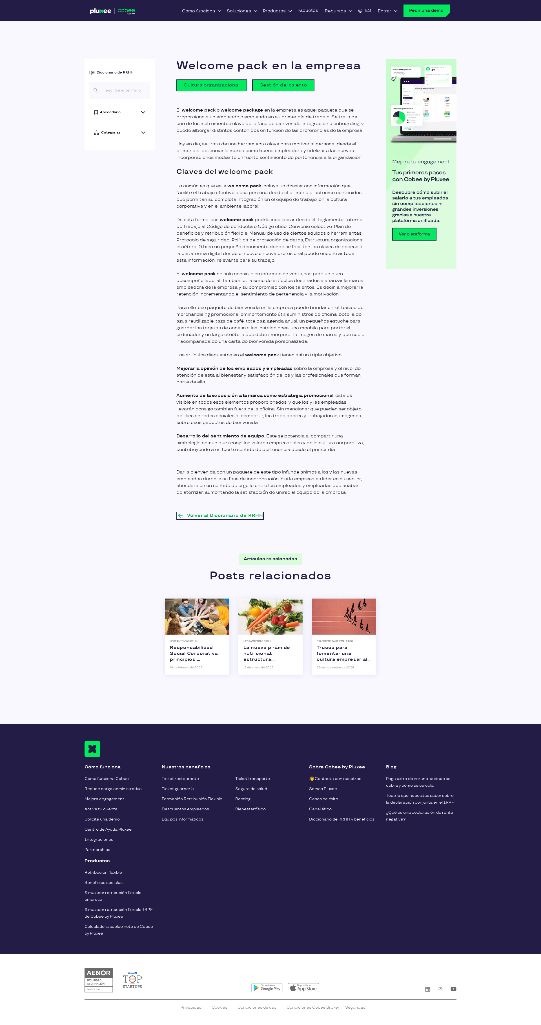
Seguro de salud (251, 788)
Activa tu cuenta (101, 809)
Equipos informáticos (182, 819)
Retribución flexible (103, 872)
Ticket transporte (252, 778)
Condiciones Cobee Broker (313, 1007)
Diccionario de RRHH (115, 72)
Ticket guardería (178, 788)
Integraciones (99, 839)
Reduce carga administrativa (113, 788)
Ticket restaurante (180, 778)
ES (368, 10)
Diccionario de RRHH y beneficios (341, 819)
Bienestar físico (250, 809)
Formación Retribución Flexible (192, 799)
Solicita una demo (102, 819)
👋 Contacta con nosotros (335, 778)
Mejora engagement (104, 799)
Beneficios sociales (104, 882)
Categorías (111, 132)
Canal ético (320, 809)
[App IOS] (303, 988)
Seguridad (355, 1007)
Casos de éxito (323, 799)
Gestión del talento (283, 85)
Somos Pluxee (323, 788)
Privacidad (190, 1007)
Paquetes (308, 10)
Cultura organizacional (212, 85)
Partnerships (97, 849)
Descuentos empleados (185, 809)
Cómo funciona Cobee (107, 778)
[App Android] (267, 988)
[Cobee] (112, 12)
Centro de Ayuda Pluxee (108, 829)
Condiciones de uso (257, 1007)
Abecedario (110, 112)
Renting (242, 799)
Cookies (219, 1007)
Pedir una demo (426, 10)
